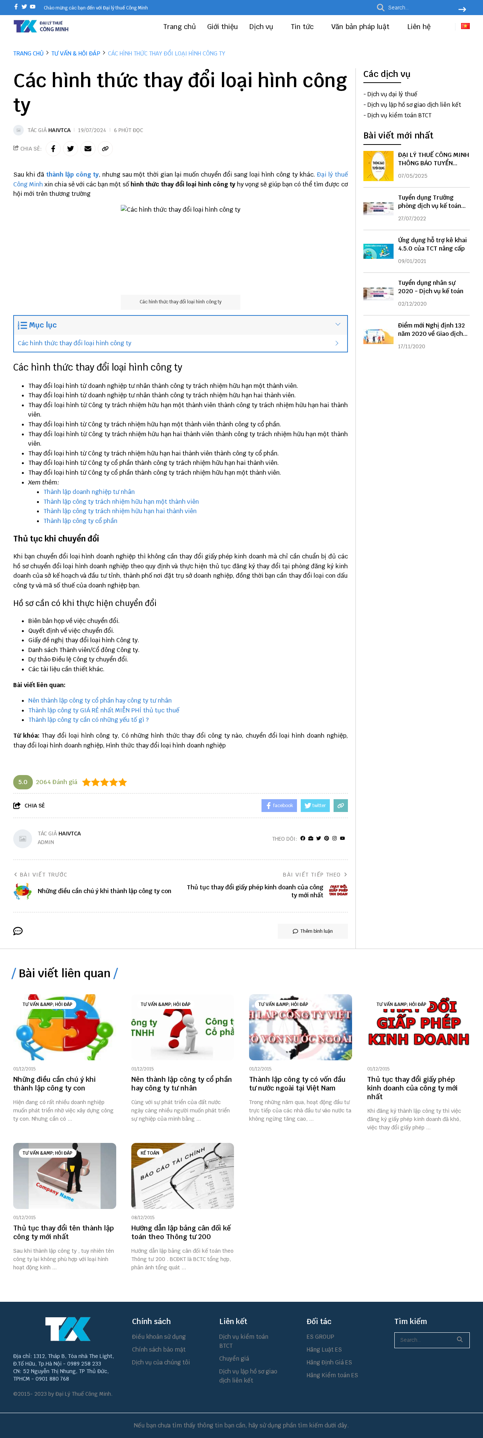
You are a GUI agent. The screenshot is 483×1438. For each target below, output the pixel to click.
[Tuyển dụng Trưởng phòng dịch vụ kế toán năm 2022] (378, 209)
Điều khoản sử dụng (159, 1336)
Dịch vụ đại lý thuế (392, 94)
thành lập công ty (72, 174)
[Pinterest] (326, 838)
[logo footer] (68, 1329)
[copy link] (105, 148)
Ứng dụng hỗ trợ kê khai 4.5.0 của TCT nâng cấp (432, 244)
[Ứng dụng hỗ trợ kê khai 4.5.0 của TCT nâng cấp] (378, 251)
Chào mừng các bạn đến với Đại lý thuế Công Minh (96, 8)
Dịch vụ (262, 26)
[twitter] (24, 7)
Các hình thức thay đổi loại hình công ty (74, 343)
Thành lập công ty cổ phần (80, 521)
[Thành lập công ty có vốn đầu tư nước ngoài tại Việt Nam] (300, 1027)
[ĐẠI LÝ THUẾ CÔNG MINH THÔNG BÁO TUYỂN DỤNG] (378, 166)
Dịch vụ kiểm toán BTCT (399, 115)
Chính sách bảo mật (159, 1349)
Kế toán (150, 1153)
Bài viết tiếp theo (312, 874)
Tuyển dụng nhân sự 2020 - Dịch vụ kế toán (430, 287)
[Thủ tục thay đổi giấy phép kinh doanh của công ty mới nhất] (418, 1027)
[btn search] (462, 10)
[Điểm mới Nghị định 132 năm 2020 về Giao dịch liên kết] (378, 336)
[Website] (310, 838)
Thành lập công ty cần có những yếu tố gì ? (88, 720)
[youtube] (32, 7)
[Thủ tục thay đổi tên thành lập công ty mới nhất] (64, 1176)
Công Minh (28, 184)
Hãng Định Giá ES (329, 1362)
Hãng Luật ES (324, 1349)
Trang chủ (179, 26)
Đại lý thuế (332, 174)
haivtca (59, 130)
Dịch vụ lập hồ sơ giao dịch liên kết (414, 105)
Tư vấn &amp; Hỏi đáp (47, 1004)
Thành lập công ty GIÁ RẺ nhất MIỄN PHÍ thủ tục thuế (103, 710)
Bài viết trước (44, 874)
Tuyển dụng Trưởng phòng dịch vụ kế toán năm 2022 (429, 206)
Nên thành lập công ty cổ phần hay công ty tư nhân (100, 700)
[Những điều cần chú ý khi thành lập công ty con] (64, 1027)
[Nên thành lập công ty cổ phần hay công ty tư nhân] (182, 1027)
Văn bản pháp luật (361, 26)
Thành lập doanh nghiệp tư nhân (89, 492)
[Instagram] (334, 838)
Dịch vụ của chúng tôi (161, 1362)
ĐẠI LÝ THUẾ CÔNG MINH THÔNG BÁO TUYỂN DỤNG (433, 163)
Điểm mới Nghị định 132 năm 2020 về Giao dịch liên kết (431, 333)
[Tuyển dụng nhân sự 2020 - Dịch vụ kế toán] (378, 294)
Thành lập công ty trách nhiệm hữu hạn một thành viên (121, 502)
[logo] (41, 31)
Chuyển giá (234, 1358)
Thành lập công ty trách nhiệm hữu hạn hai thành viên (120, 511)
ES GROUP (320, 1336)
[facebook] (16, 7)
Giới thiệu (222, 26)
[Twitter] (318, 838)
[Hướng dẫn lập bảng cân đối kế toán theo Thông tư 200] (182, 1176)
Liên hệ (419, 26)
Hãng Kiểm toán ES (332, 1375)
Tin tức (303, 26)
